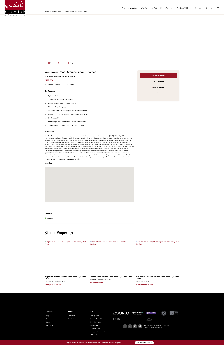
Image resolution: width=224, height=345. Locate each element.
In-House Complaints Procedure (97, 333)
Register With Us (184, 8)
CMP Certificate (96, 322)
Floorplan (72, 63)
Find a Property (166, 8)
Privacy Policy (95, 316)
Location (61, 63)
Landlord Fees (95, 329)
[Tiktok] (140, 326)
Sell (47, 319)
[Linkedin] (135, 326)
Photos (52, 63)
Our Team (71, 316)
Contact (198, 8)
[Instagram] (130, 326)
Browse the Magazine (144, 343)
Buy (47, 316)
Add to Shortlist (159, 87)
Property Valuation (129, 8)
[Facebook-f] (125, 326)
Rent (48, 322)
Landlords (49, 325)
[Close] (222, 341)
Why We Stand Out (149, 8)
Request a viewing (158, 75)
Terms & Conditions (97, 319)
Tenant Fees (94, 325)
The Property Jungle (155, 327)
